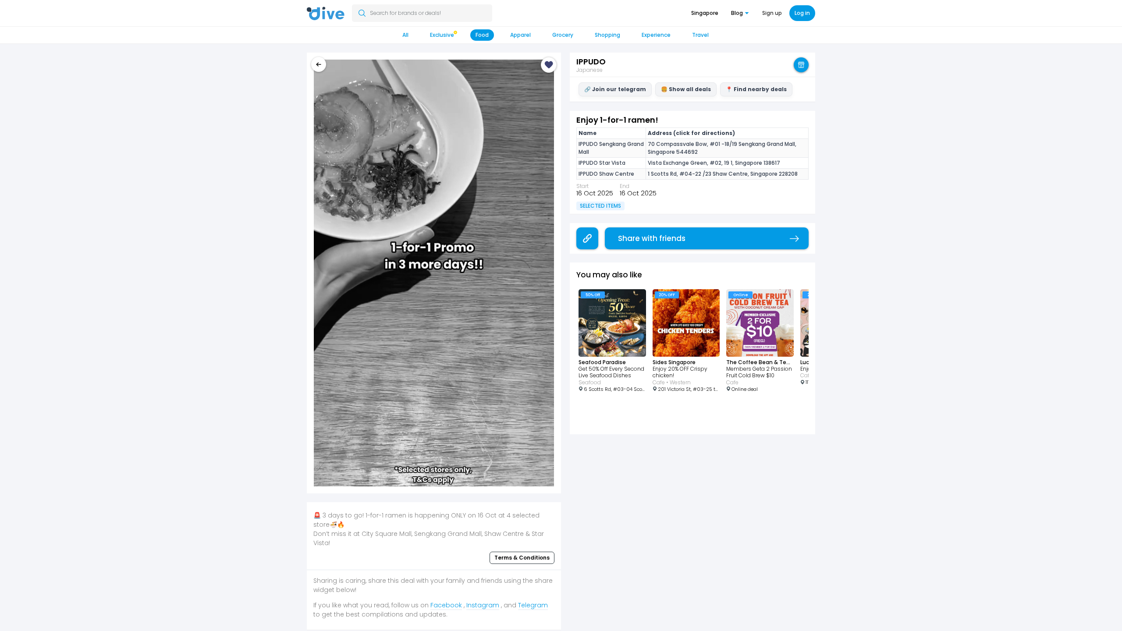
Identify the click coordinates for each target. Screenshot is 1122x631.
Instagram (482, 605)
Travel (700, 35)
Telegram (533, 605)
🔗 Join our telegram (615, 89)
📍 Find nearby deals (756, 89)
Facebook (446, 605)
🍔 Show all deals (686, 89)
